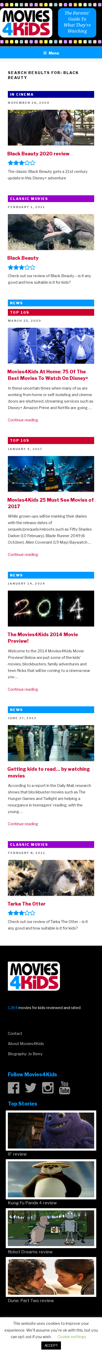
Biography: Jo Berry (25, 1054)
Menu (54, 53)
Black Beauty (22, 258)
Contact (15, 1033)
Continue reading (23, 420)
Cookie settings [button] (72, 1336)
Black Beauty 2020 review (38, 153)
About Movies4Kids (26, 1043)
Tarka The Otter (26, 904)
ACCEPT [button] (51, 1345)
